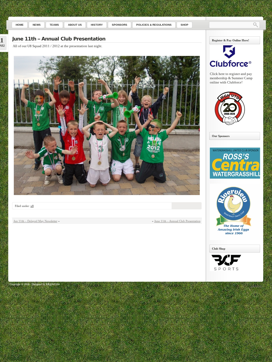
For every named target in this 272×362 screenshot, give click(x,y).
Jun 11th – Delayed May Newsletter (35, 221)
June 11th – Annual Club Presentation (177, 221)
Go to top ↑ (257, 285)
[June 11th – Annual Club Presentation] (107, 39)
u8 (32, 206)
